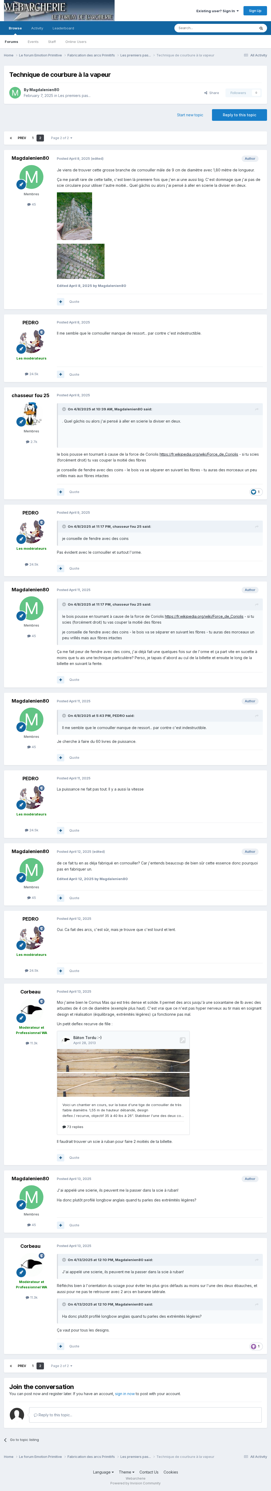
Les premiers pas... (74, 95)
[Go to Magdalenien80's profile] (15, 93)
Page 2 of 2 (60, 138)
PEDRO (30, 322)
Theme (125, 1472)
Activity (37, 28)
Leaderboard (63, 28)
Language (102, 1472)
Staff (52, 41)
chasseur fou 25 (30, 395)
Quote (74, 301)
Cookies (171, 1472)
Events (33, 41)
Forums (11, 41)
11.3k (33, 1043)
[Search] (261, 28)
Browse (15, 28)
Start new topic (190, 115)
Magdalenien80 (44, 89)
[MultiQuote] (60, 301)
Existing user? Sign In (216, 11)
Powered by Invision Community (135, 1483)
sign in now (125, 1393)
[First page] (11, 138)
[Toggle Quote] (64, 409)
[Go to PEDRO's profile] (31, 341)
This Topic (240, 28)
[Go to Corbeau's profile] (31, 1010)
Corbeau (30, 992)
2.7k (33, 442)
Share (213, 93)
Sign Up (255, 10)
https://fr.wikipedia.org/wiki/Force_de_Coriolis (199, 454)
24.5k (33, 374)
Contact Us (149, 1472)
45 (33, 204)
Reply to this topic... (55, 1415)
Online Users (76, 41)
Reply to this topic (239, 115)
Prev (22, 138)
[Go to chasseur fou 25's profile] (31, 414)
